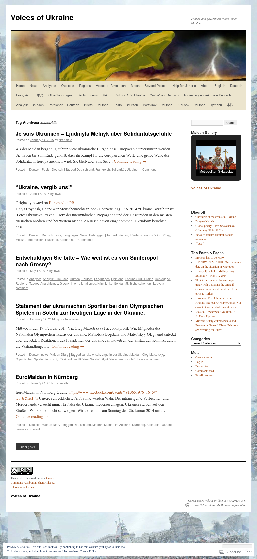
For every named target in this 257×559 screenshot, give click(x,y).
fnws (57, 193)
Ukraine (132, 169)
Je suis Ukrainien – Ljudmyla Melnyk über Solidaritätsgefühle (94, 133)
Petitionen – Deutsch (64, 104)
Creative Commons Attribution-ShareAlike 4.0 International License (33, 482)
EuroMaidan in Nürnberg (47, 376)
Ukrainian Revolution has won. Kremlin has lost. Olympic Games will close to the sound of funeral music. (218, 302)
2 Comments (84, 239)
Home (20, 85)
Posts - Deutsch (52, 169)
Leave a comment (149, 359)
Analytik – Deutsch (30, 104)
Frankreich (102, 169)
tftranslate (65, 140)
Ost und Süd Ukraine (130, 95)
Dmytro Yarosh (204, 221)
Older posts (27, 446)
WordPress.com (204, 375)
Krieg (166, 235)
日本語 (38, 95)
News (34, 85)
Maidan (135, 354)
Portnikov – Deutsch (157, 104)
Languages (70, 235)
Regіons (85, 85)
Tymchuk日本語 (221, 104)
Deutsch (236, 85)
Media (135, 85)
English (219, 85)
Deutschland (85, 169)
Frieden (123, 235)
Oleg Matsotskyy (153, 354)
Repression (36, 239)
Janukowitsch (91, 354)
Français (22, 95)
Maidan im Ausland (117, 424)
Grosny (64, 283)
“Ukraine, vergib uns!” (44, 187)
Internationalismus (83, 283)
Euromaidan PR (61, 202)
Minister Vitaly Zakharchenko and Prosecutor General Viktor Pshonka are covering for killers (216, 325)
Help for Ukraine (184, 85)
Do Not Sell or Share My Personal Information (218, 505)
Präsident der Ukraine (74, 359)
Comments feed (204, 371)
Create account (204, 357)
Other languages (60, 95)
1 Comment (148, 169)
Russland (51, 239)
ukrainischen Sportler (120, 359)
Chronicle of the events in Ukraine (215, 217)
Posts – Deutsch (125, 104)
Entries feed (202, 366)
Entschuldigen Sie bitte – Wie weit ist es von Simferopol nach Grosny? (87, 260)
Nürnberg (138, 424)
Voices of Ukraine (42, 17)
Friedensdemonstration (145, 235)
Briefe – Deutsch (96, 104)
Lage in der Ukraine (115, 354)
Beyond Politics (156, 85)
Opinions (67, 85)
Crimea (75, 279)
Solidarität (118, 169)
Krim (106, 95)
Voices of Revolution (111, 85)
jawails (63, 383)
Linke (109, 283)
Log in (199, 362)
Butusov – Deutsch (191, 104)
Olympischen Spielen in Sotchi (36, 359)
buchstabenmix (70, 319)
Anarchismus (49, 283)
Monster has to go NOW (210, 257)
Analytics (49, 85)
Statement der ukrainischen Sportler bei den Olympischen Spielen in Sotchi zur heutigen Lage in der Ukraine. (89, 309)
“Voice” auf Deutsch (164, 95)
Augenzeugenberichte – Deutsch (207, 95)
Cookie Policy (88, 551)
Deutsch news (87, 95)
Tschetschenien (140, 283)
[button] (204, 162)
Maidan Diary (59, 354)
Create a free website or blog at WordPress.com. (217, 500)
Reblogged (96, 235)
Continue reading (130, 161)
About (205, 85)
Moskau (21, 239)
